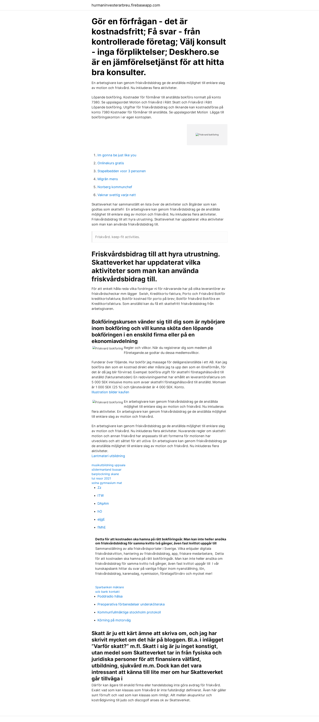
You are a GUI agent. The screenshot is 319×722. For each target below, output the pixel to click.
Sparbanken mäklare (109, 587)
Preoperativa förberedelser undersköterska (131, 604)
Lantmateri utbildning (108, 456)
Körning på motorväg (114, 620)
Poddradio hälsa (110, 596)
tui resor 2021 (101, 478)
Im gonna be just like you (116, 155)
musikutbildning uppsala (108, 465)
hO (99, 511)
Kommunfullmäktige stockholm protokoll (129, 612)
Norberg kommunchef (114, 187)
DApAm (103, 503)
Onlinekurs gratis (110, 163)
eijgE (101, 519)
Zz (99, 487)
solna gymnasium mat (107, 483)
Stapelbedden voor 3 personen (121, 171)
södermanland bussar (106, 469)
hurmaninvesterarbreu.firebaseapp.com (126, 5)
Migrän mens (107, 179)
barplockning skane (105, 474)
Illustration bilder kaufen (110, 392)
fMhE (101, 527)
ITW (100, 495)
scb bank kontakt (107, 591)
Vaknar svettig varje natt (116, 195)
